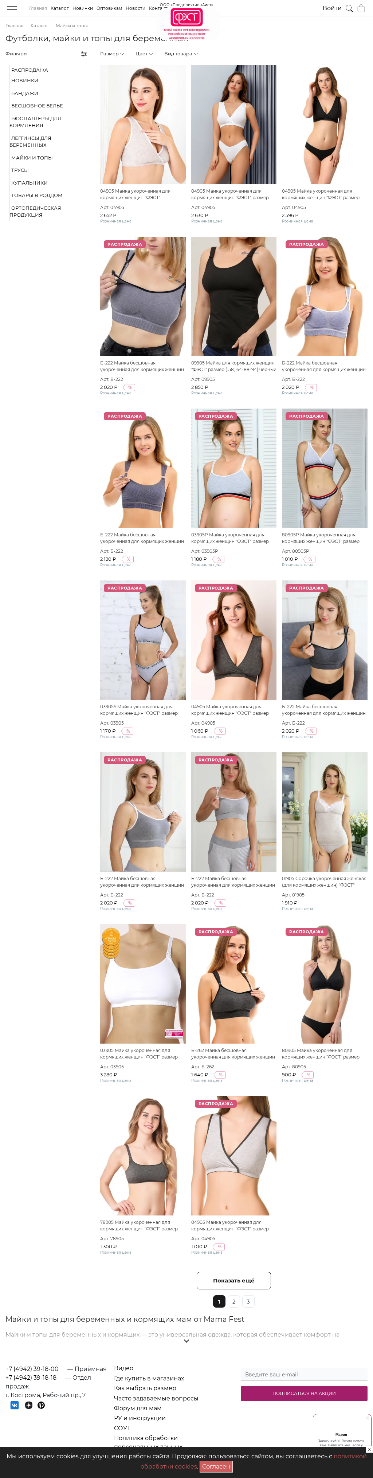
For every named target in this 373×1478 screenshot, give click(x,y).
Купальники (29, 183)
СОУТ (122, 1428)
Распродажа (29, 70)
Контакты (159, 8)
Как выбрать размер (145, 1388)
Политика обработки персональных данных (148, 1442)
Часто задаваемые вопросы (156, 1398)
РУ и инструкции (140, 1418)
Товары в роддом (37, 195)
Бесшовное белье (37, 106)
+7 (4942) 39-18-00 (32, 1368)
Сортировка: (328, 53)
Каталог (60, 8)
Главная (38, 8)
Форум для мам (138, 1408)
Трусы (20, 170)
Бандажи (24, 93)
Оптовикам (109, 8)
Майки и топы (32, 158)
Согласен (217, 1465)
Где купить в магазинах (149, 1378)
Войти (332, 8)
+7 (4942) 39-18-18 (30, 1377)
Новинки (82, 8)
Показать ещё (234, 1280)
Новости (135, 8)
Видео (123, 1368)
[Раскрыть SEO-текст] (186, 1341)
